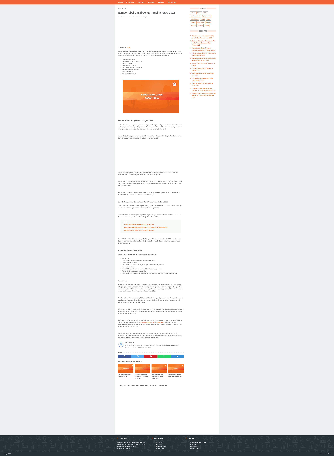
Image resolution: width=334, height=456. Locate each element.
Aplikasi (141, 2)
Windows (193, 25)
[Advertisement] (151, 32)
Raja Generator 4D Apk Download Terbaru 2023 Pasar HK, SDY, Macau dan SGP (146, 227)
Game (208, 19)
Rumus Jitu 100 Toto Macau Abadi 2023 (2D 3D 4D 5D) (139, 224)
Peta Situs (195, 446)
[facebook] (124, 356)
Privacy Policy (162, 446)
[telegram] (177, 356)
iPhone (207, 25)
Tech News (130, 2)
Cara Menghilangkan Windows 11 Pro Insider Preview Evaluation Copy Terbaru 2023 (203, 43)
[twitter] (137, 356)
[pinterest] (150, 356)
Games (162, 2)
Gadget (203, 19)
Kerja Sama (195, 449)
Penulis (194, 444)
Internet (193, 22)
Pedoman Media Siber (199, 442)
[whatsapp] (164, 356)
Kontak (160, 444)
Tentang (160, 442)
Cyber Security (195, 19)
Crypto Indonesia (195, 16)
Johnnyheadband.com (147, 322)
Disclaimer (161, 449)
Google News (160, 322)
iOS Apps (200, 25)
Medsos (151, 2)
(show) (128, 47)
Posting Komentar (146, 17)
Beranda (120, 2)
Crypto (205, 12)
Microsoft (208, 22)
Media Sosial (200, 22)
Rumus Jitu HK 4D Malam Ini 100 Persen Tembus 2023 (139, 230)
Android (193, 12)
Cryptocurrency (206, 16)
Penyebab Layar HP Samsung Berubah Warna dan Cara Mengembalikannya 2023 (204, 95)
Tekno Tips (172, 2)
